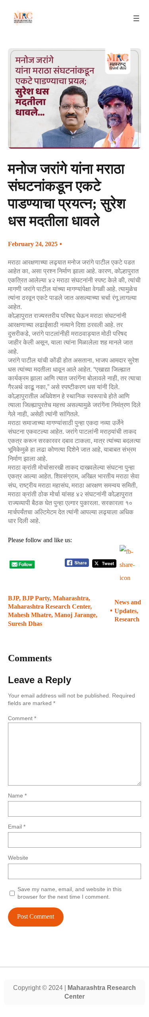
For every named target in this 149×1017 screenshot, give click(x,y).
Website (18, 857)
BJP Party (36, 598)
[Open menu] (136, 18)
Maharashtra (71, 598)
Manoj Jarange (75, 614)
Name (17, 795)
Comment (22, 718)
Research (126, 619)
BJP (13, 598)
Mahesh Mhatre (29, 614)
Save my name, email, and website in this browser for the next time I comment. (69, 893)
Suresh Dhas (25, 623)
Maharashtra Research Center (49, 606)
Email (16, 826)
